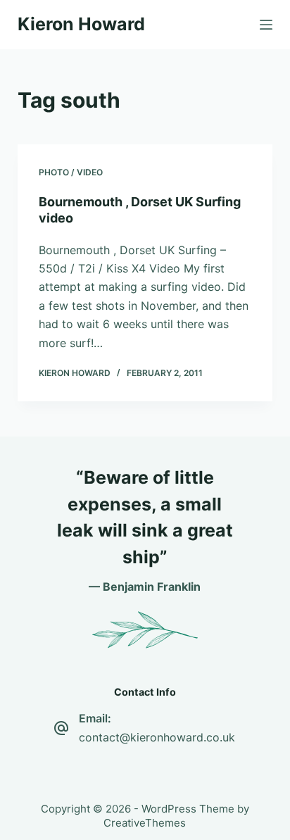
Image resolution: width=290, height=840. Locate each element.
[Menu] (266, 24)
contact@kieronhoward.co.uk (157, 737)
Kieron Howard (81, 24)
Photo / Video (71, 172)
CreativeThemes (144, 822)
